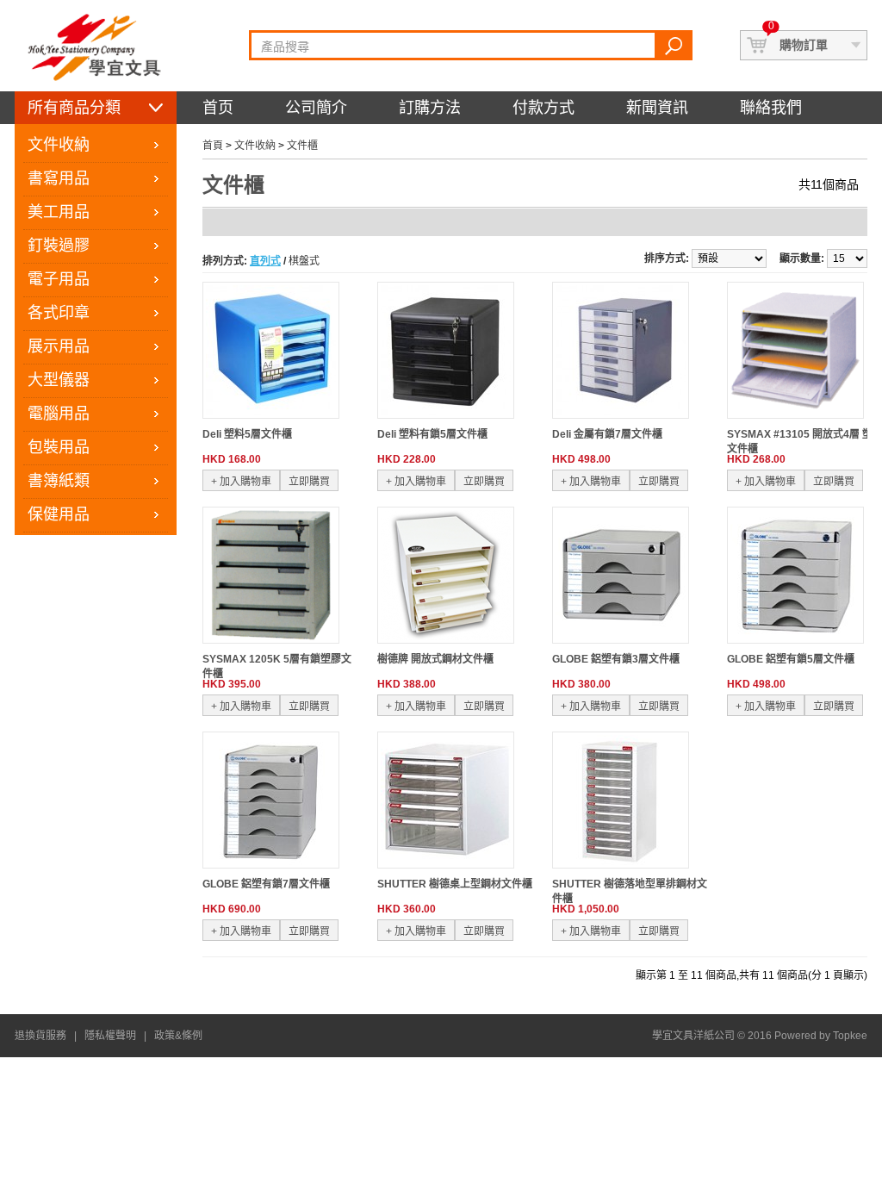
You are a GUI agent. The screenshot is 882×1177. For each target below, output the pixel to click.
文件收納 (59, 144)
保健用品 (59, 514)
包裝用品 (59, 447)
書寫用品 (59, 178)
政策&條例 (178, 1036)
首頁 (212, 146)
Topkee (850, 1036)
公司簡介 (316, 107)
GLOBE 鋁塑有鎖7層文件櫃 (266, 884)
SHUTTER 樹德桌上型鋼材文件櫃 (454, 884)
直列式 (265, 261)
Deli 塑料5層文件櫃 (247, 434)
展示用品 (59, 346)
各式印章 (59, 312)
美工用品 (59, 212)
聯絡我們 (771, 107)
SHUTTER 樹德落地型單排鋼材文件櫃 (629, 891)
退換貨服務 (40, 1036)
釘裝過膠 (59, 245)
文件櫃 (302, 146)
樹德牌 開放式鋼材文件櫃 (435, 659)
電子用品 (59, 279)
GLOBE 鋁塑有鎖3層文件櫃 (616, 659)
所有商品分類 (74, 107)
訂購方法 (430, 107)
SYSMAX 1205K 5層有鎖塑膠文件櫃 (276, 666)
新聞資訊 (657, 107)
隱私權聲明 (110, 1036)
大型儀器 (59, 380)
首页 (217, 107)
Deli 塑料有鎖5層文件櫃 (432, 434)
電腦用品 (59, 413)
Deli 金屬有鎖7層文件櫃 (607, 434)
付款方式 (543, 107)
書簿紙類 (59, 480)
